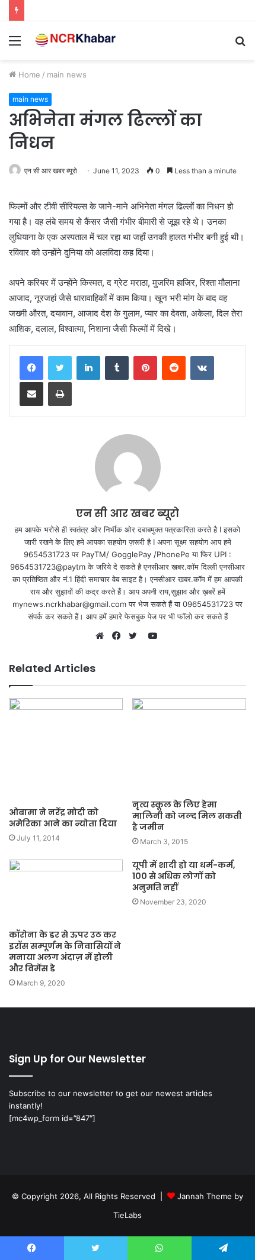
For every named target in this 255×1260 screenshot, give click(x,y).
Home (28, 74)
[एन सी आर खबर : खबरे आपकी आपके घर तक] (77, 40)
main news (67, 74)
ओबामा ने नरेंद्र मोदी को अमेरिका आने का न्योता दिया (63, 817)
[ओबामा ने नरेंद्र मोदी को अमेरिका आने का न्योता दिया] (66, 750)
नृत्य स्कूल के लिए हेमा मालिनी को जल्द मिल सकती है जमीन (187, 816)
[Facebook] (31, 368)
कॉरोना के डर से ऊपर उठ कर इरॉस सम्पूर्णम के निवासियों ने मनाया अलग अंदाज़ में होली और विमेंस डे (65, 951)
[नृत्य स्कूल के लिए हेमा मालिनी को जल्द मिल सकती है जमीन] (189, 745)
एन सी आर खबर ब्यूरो (50, 170)
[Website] (102, 636)
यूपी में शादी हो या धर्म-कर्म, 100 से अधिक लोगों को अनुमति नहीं (183, 876)
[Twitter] (60, 368)
